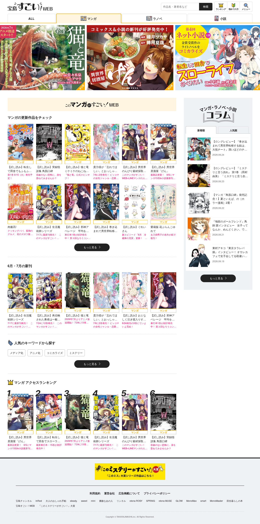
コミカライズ (55, 353)
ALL (31, 18)
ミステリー (76, 353)
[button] (122, 88)
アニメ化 (35, 353)
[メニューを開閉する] (246, 7)
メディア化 (16, 353)
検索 (205, 6)
